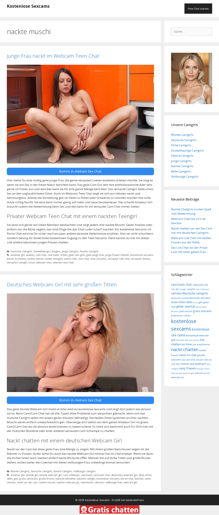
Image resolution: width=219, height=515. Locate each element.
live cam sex (182, 340)
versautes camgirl (17, 262)
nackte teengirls (54, 258)
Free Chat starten (198, 8)
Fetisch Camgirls (182, 156)
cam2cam (86, 475)
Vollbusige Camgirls (84, 471)
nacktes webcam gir (67, 482)
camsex (176, 293)
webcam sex (177, 377)
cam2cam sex (200, 284)
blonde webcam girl (51, 475)
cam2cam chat (101, 475)
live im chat (127, 478)
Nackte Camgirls (89, 251)
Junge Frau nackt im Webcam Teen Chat (53, 55)
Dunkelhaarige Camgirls (46, 251)
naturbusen (87, 482)
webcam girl (130, 482)
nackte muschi (35, 258)
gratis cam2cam (28, 478)
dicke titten (145, 475)
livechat (139, 478)
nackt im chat (187, 355)
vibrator (99, 482)
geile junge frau (95, 255)
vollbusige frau (114, 482)
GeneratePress (135, 500)
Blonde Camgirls (20, 471)
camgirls (191, 289)
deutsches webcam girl (124, 475)
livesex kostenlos (16, 258)
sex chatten (182, 363)
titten (206, 369)
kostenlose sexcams (141, 255)
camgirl (182, 289)
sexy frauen (187, 368)
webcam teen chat (63, 262)
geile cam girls (77, 255)
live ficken (187, 344)
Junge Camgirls (70, 251)
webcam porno (202, 373)
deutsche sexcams (199, 298)
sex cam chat (188, 359)
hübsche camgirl (86, 478)
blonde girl (32, 475)
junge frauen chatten (117, 255)
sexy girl (200, 369)
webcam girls (188, 373)
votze (31, 262)
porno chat (70, 258)
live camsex (194, 340)
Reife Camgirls (181, 171)
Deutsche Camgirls (21, 251)
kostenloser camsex (180, 315)
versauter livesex (140, 258)
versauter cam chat (119, 258)
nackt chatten (184, 349)
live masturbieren (201, 344)
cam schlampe (71, 475)
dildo (9, 478)
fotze (195, 302)
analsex (30, 255)
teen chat (83, 258)
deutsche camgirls (195, 293)
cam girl (175, 289)
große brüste (46, 478)
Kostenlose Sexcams (28, 6)
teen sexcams (98, 258)
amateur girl (18, 255)
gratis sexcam (185, 311)
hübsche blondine (65, 478)
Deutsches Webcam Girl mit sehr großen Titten (62, 284)
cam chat (41, 255)
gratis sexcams (202, 311)
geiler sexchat (186, 306)
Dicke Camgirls (181, 145)
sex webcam (198, 364)
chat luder (53, 255)
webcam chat (43, 262)
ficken (64, 255)
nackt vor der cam (27, 482)
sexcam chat (202, 359)
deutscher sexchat (180, 298)
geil (16, 478)
